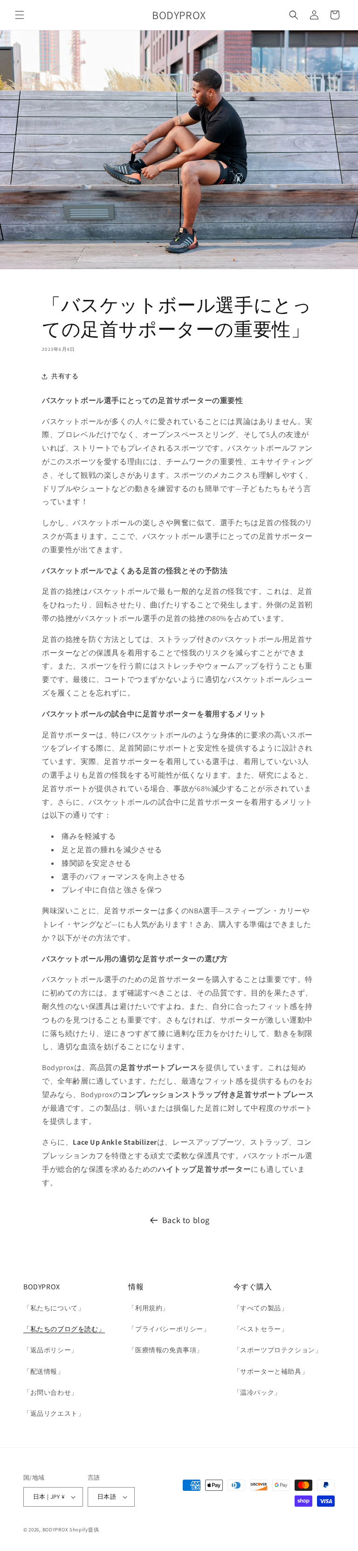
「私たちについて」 (53, 1308)
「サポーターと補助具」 (271, 1371)
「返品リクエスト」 (53, 1413)
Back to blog (186, 1220)
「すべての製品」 (261, 1308)
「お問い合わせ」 (50, 1392)
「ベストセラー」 (261, 1329)
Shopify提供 (84, 1529)
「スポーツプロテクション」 (278, 1350)
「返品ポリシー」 (50, 1350)
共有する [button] (64, 376)
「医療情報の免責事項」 (165, 1350)
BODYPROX (55, 1529)
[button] (19, 15)
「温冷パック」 (257, 1392)
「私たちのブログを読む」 (64, 1329)
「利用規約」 (148, 1308)
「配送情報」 (43, 1371)
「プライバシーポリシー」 (169, 1329)
